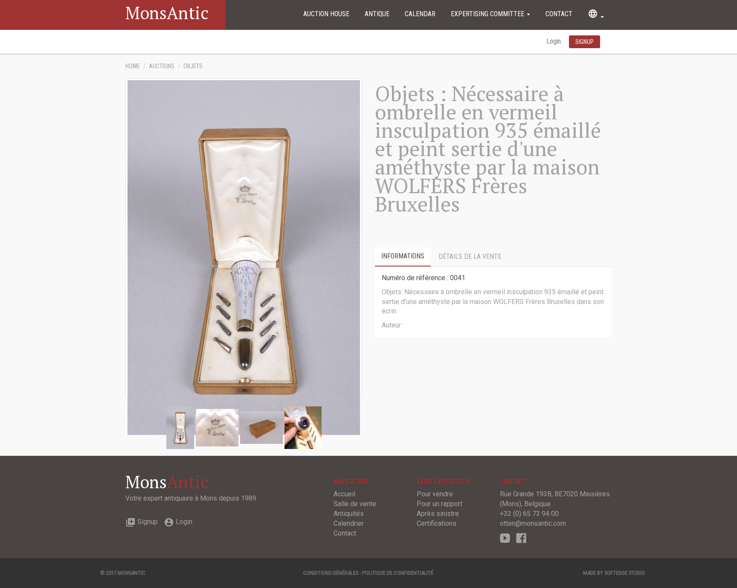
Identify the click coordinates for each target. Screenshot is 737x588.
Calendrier (349, 523)
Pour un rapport (439, 504)
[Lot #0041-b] (261, 427)
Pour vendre (435, 494)
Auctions (161, 66)
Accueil (344, 494)
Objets (193, 66)
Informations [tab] (402, 256)
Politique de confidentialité (397, 573)
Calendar (420, 14)
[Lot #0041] (180, 427)
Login (554, 41)
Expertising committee (488, 14)
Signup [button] (584, 41)
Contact (558, 14)
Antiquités (349, 514)
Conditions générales (330, 573)
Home (132, 66)
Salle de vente (355, 504)
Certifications (436, 523)
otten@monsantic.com (533, 523)
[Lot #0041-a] (217, 427)
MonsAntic (167, 12)
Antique (377, 14)
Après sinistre (438, 514)
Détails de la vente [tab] (469, 256)
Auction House (326, 14)
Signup (141, 522)
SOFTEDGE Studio (624, 573)
